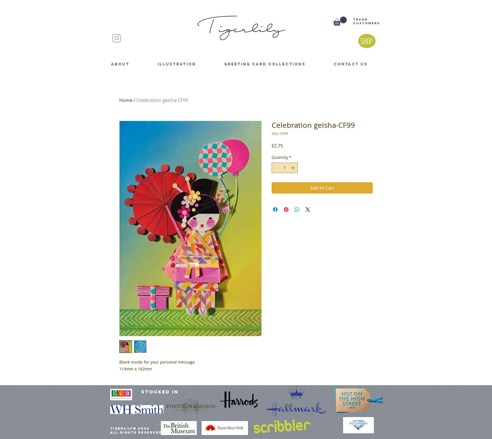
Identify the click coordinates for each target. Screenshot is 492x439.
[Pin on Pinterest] (286, 209)
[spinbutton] (285, 168)
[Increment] (293, 168)
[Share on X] (307, 209)
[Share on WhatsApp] (297, 209)
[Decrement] (276, 168)
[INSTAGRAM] (116, 38)
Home (125, 100)
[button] (340, 21)
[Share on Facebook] (275, 209)
